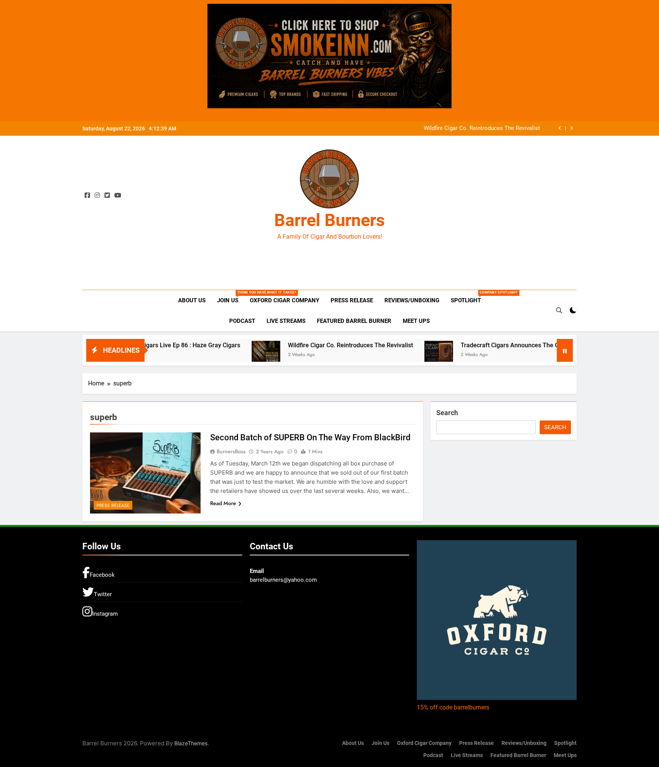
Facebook (102, 574)
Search (447, 413)
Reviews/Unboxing (411, 300)
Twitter (103, 594)
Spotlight (469, 297)
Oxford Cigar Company (284, 300)
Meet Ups (416, 321)
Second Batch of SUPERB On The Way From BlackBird (310, 437)
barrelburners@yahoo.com (283, 579)
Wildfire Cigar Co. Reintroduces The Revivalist (482, 128)
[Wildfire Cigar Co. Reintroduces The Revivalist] (235, 351)
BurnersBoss (231, 451)
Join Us (230, 297)
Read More (223, 503)
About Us (192, 300)
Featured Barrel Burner (354, 321)
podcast (242, 321)
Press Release (352, 300)
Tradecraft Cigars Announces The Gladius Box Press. (502, 345)
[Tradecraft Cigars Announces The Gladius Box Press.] (408, 351)
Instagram (105, 613)
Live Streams (286, 321)
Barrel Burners (329, 220)
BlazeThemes (190, 743)
